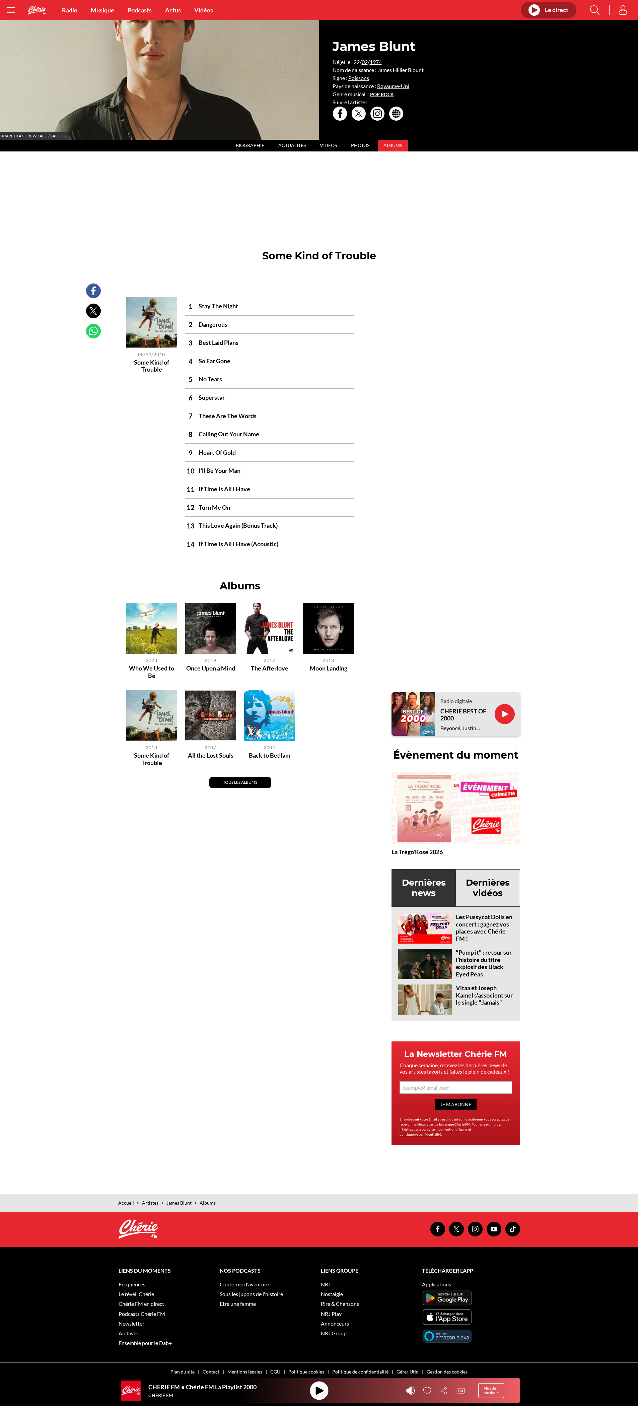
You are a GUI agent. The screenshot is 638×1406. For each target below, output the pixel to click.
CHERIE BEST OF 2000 (463, 715)
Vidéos (203, 10)
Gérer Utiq (408, 1372)
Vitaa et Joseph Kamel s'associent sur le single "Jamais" (484, 995)
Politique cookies (306, 1372)
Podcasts (140, 10)
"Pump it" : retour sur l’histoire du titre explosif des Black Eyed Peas (484, 963)
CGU (275, 1372)
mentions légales (455, 1129)
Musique (102, 10)
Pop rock (382, 94)
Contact (211, 1372)
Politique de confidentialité (360, 1372)
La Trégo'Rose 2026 (417, 851)
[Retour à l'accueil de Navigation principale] (37, 10)
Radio (69, 10)
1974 (376, 62)
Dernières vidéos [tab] (488, 887)
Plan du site (182, 1372)
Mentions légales (244, 1372)
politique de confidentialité (420, 1134)
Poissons (358, 78)
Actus (173, 10)
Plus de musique (491, 1390)
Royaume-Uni (393, 86)
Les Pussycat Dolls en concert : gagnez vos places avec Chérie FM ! (484, 927)
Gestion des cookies (447, 1372)
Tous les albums (240, 782)
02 (365, 62)
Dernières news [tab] (424, 887)
